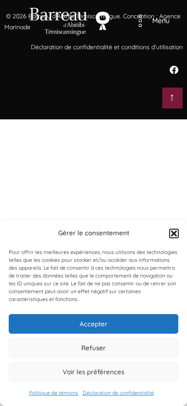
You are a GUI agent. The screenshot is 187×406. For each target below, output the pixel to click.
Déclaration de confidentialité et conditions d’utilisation (107, 47)
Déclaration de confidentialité (118, 392)
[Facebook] (174, 70)
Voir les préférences (93, 372)
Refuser (93, 348)
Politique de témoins (53, 392)
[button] (174, 233)
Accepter (93, 324)
